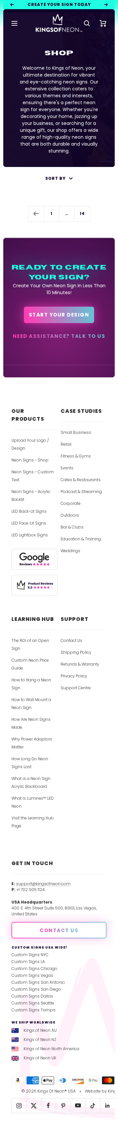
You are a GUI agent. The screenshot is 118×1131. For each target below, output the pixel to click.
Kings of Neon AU (40, 1030)
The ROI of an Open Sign (30, 644)
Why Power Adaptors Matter (31, 743)
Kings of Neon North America (51, 1048)
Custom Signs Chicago (34, 968)
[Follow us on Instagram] (18, 1105)
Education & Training (81, 539)
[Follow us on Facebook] (48, 1105)
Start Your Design (59, 314)
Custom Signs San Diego (36, 989)
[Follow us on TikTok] (92, 1105)
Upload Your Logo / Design (30, 444)
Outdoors (70, 515)
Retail (66, 444)
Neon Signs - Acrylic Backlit (30, 495)
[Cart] (103, 23)
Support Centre (76, 688)
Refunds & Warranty (80, 664)
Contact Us (71, 640)
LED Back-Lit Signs (29, 511)
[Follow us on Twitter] (33, 1105)
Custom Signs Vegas (32, 975)
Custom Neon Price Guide (30, 664)
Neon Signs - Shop (30, 460)
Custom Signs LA (28, 961)
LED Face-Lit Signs (28, 523)
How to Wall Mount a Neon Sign (31, 703)
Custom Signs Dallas (32, 996)
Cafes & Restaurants (81, 480)
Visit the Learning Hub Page (32, 822)
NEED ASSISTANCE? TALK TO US (59, 336)
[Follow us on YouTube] (77, 1105)
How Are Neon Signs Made (30, 723)
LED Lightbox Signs (29, 535)
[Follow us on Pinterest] (63, 1105)
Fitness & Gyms (76, 456)
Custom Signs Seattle (32, 1003)
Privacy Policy (74, 676)
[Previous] (36, 214)
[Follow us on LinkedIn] (107, 1105)
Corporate (71, 503)
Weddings (70, 551)
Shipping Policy (76, 652)
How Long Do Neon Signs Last (29, 762)
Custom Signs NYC (30, 954)
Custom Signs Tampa (33, 1010)
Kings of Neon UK (40, 1058)
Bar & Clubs (72, 527)
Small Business (76, 432)
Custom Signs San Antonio (38, 982)
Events (67, 468)
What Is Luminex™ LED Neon (32, 802)
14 (82, 213)
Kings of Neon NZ (40, 1039)
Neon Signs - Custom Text (32, 476)
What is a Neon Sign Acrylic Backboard (30, 782)
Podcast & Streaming (81, 491)
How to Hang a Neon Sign (31, 684)
